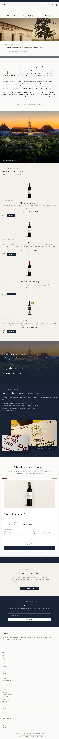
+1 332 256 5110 (6, 727)
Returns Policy (5, 699)
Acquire (11, 215)
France (3, 652)
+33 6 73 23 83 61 (6, 718)
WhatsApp (5, 725)
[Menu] (48, 4)
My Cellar (4, 678)
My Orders (4, 676)
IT (56, 1)
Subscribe (29, 619)
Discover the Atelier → (9, 415)
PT (52, 1)
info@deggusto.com (7, 722)
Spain (3, 657)
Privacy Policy (5, 704)
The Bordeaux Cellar (7, 694)
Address (4, 712)
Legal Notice (5, 701)
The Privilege (5, 692)
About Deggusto (6, 689)
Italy (3, 655)
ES (54, 1)
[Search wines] (52, 5)
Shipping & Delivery (6, 696)
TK (9, 643)
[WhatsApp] (6, 643)
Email (3, 721)
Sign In (3, 671)
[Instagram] (3, 643)
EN (48, 1)
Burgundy (4, 662)
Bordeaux (4, 659)
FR (50, 1)
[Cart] (56, 5)
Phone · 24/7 (5, 716)
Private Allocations (6, 680)
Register (4, 673)
